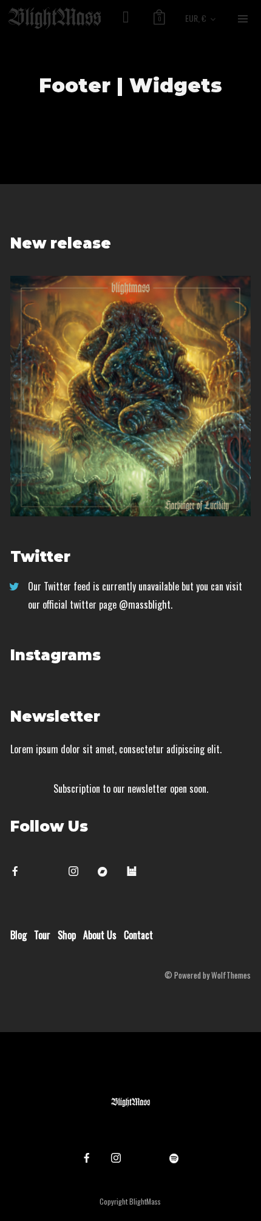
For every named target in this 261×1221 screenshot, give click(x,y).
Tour (42, 935)
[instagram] (78, 871)
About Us (100, 935)
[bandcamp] (107, 871)
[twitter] (49, 871)
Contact (138, 935)
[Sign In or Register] (126, 18)
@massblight (145, 604)
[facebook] (20, 871)
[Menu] (243, 18)
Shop (67, 935)
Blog (18, 935)
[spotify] (174, 1158)
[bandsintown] (136, 871)
